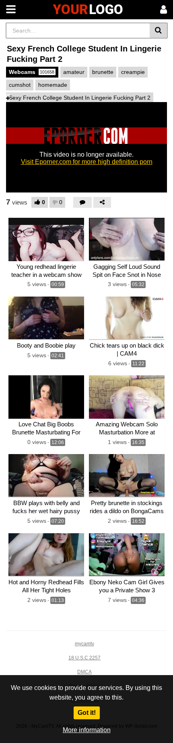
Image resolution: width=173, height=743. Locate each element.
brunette (102, 72)
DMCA (84, 672)
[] (159, 31)
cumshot (20, 85)
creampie (133, 72)
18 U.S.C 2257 (84, 658)
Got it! (87, 712)
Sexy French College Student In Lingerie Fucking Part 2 (79, 97)
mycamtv (84, 644)
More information (87, 730)
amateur (73, 72)
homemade (52, 85)
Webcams (31, 72)
